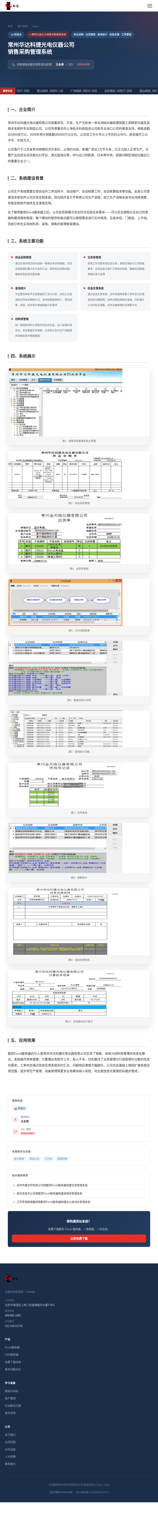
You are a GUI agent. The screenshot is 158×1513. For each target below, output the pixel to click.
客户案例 (23, 26)
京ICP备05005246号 (61, 1492)
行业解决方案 (13, 1405)
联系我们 (10, 1463)
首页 (10, 26)
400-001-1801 (13, 1315)
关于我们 (10, 1434)
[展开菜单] (149, 5)
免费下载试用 (13, 1362)
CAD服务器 (12, 1354)
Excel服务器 (12, 1347)
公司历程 (10, 1442)
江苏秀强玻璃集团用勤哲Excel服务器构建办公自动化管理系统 (53, 1201)
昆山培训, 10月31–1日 (40, 90)
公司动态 (10, 1449)
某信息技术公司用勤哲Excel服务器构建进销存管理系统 (49, 1193)
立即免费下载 (79, 1238)
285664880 (83, 64)
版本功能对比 (13, 1369)
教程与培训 (11, 1391)
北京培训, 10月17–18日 (108, 90)
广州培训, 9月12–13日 (73, 90)
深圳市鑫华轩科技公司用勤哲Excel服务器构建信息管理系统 (52, 1185)
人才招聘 (10, 1456)
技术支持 (10, 1412)
